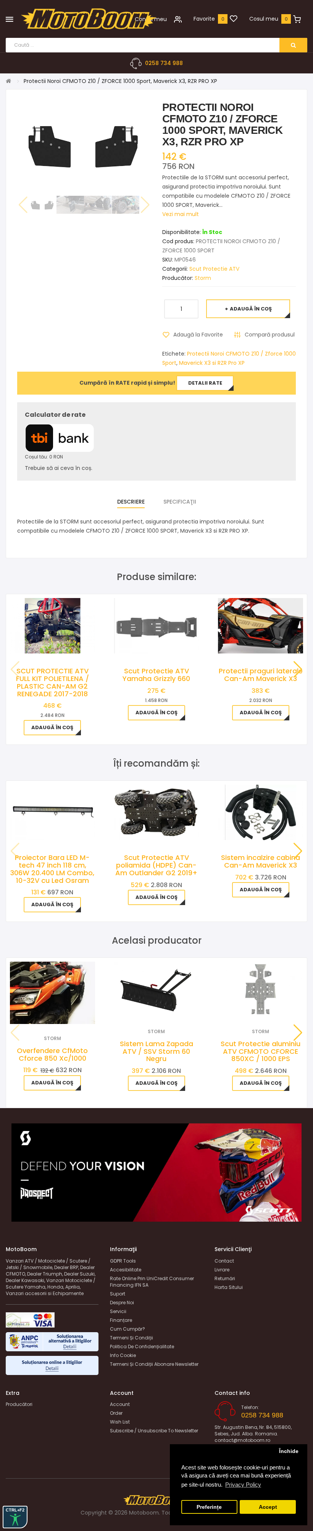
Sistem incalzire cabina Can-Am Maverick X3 (260, 861)
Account (120, 1404)
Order (116, 1413)
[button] (298, 669)
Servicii (118, 1311)
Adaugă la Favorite (198, 334)
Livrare (222, 1269)
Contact (224, 1261)
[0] (233, 19)
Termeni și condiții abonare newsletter (154, 1364)
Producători (19, 1404)
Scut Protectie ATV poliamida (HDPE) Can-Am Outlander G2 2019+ (156, 865)
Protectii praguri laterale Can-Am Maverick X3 (261, 674)
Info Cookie (123, 1355)
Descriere (131, 501)
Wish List (120, 1422)
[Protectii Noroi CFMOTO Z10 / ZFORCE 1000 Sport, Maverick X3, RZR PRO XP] (42, 205)
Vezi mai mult (180, 214)
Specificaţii (179, 501)
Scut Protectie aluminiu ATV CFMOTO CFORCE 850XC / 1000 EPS (260, 1051)
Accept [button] (268, 1507)
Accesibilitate (125, 1269)
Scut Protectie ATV (214, 269)
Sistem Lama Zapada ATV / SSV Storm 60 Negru (156, 1051)
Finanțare (121, 1320)
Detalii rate (205, 383)
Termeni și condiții (131, 1337)
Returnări (225, 1278)
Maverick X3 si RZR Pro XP (212, 363)
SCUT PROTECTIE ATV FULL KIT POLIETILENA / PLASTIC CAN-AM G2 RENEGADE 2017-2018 (52, 682)
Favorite (204, 19)
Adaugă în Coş (251, 308)
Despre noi (122, 1302)
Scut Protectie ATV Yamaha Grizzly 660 (156, 674)
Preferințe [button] (209, 1507)
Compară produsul (270, 334)
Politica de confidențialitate (142, 1346)
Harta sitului (229, 1287)
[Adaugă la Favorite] (42, 1014)
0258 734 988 (164, 63)
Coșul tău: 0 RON (44, 456)
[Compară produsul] (63, 1014)
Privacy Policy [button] (243, 1484)
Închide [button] (288, 1451)
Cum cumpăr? (127, 1329)
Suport (117, 1293)
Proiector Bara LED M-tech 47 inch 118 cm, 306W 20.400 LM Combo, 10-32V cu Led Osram (52, 869)
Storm (203, 278)
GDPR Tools (123, 1261)
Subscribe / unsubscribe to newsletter (154, 1430)
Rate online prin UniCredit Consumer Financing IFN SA (152, 1281)
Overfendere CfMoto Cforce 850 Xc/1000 (52, 1054)
